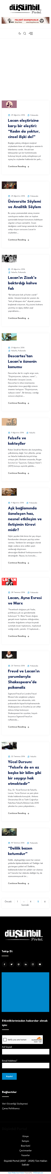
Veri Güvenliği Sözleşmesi (15, 1104)
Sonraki (25, 905)
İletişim (25, 1141)
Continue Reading (17, 167)
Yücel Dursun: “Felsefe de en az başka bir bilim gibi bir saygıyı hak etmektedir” (24, 773)
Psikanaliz (34, 115)
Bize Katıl (25, 1146)
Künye (26, 1136)
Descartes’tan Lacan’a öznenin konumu (22, 361)
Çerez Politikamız (11, 1108)
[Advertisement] (25, 65)
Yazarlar (25, 1155)
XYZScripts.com (38, 1172)
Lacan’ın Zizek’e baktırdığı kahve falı (22, 283)
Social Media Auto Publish (16, 1172)
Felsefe (14, 272)
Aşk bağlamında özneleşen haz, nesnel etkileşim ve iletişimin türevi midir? (25, 519)
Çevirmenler (25, 1151)
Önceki (8, 902)
